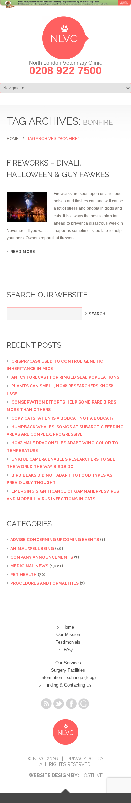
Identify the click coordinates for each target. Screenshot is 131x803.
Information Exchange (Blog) (68, 677)
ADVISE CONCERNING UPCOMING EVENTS (54, 539)
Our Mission (68, 634)
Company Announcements (41, 557)
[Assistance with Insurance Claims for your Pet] (65, 8)
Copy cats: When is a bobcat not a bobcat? (62, 418)
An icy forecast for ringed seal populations (65, 377)
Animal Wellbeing (32, 548)
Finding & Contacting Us (68, 685)
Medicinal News (29, 566)
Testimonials (68, 642)
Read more (22, 251)
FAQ (68, 649)
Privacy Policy (85, 758)
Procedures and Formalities (44, 583)
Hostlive (91, 775)
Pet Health (23, 574)
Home (13, 138)
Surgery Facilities (68, 670)
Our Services (68, 662)
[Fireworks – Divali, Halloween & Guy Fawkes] (27, 207)
